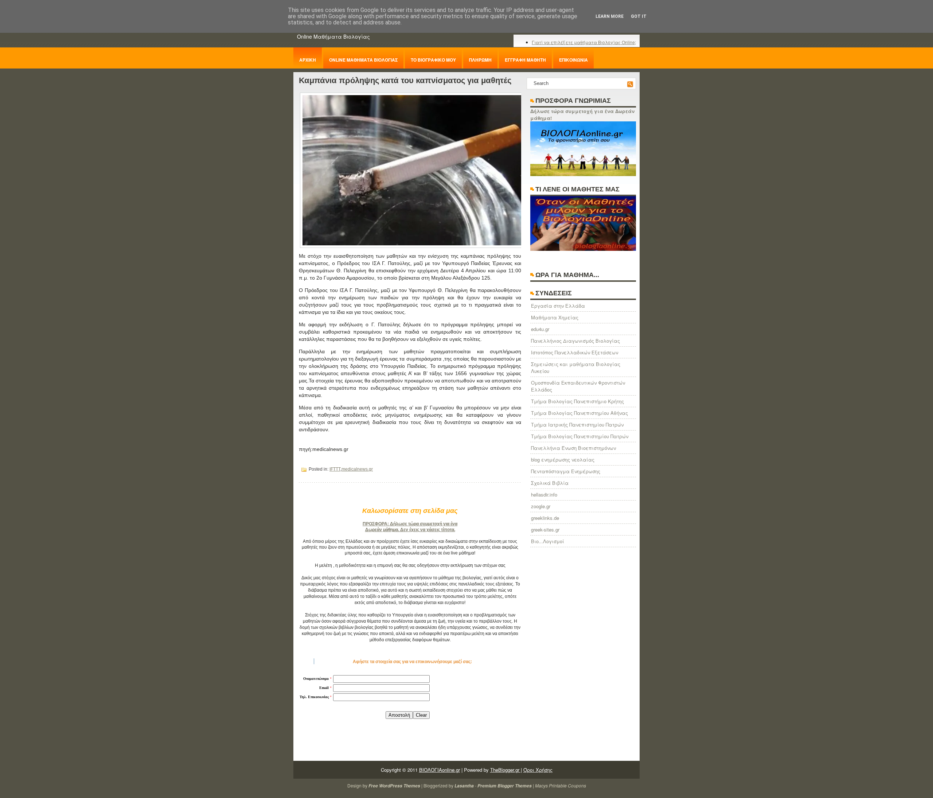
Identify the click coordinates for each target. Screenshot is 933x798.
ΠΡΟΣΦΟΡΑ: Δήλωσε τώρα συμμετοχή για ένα (410, 523)
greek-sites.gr (545, 529)
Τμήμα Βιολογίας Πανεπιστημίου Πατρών (579, 436)
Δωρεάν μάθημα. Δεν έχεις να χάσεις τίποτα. (410, 529)
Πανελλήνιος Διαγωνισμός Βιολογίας (575, 340)
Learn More (610, 16)
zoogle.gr (540, 506)
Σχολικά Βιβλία (550, 482)
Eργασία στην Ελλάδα (558, 305)
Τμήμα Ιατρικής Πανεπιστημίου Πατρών (577, 424)
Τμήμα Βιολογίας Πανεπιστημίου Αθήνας (579, 412)
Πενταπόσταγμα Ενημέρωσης (565, 471)
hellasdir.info (544, 494)
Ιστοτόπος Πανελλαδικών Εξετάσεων (574, 352)
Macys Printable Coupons (560, 785)
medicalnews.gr (357, 469)
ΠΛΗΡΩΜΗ (480, 60)
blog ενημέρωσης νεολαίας (562, 459)
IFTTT (334, 469)
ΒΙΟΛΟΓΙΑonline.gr (439, 769)
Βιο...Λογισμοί (547, 541)
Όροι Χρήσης (538, 769)
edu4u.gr (540, 329)
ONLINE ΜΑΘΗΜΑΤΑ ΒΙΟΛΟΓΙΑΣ (363, 60)
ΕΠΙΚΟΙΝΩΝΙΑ (573, 60)
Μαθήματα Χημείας (554, 317)
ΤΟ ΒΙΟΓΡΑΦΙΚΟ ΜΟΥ (433, 60)
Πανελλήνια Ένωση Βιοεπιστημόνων (573, 447)
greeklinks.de (545, 517)
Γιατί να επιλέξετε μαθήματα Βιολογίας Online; (584, 42)
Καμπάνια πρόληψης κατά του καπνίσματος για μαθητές (405, 80)
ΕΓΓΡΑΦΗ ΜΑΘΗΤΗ (525, 60)
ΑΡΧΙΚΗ (307, 60)
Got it (639, 16)
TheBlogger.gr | (506, 769)
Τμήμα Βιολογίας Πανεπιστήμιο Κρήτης (577, 401)
